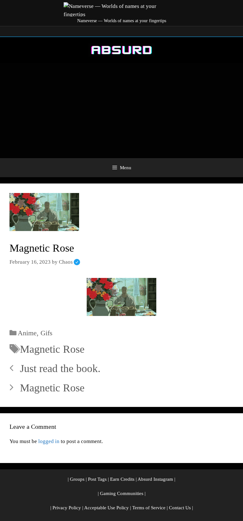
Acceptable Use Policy (106, 507)
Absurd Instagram (155, 479)
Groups (77, 479)
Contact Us (180, 507)
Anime (27, 333)
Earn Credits (122, 479)
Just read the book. (60, 368)
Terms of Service (148, 507)
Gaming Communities (121, 493)
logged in (48, 441)
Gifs (46, 333)
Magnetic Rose (52, 349)
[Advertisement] (121, 110)
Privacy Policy (67, 507)
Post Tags (97, 479)
